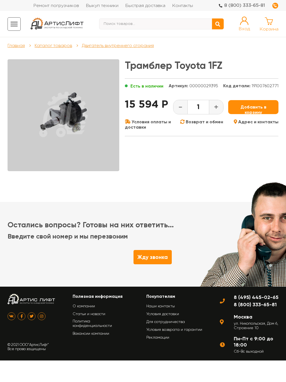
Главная (16, 45)
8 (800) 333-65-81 (244, 5)
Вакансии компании (91, 333)
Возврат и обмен (204, 121)
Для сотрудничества (165, 321)
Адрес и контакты (257, 121)
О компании (84, 306)
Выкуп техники (102, 6)
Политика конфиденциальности (92, 323)
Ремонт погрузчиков (56, 6)
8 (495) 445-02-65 (256, 297)
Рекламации (157, 337)
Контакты (182, 6)
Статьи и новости (89, 314)
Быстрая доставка (145, 6)
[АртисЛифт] (57, 24)
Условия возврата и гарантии (174, 329)
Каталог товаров (53, 45)
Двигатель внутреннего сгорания (118, 45)
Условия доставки (162, 314)
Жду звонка (152, 257)
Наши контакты (160, 306)
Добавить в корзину (253, 109)
